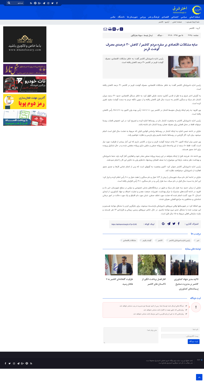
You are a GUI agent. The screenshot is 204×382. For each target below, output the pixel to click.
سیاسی (184, 17)
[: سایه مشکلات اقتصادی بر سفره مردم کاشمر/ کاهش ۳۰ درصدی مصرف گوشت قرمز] (105, 29)
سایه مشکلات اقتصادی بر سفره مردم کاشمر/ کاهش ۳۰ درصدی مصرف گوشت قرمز (151, 47)
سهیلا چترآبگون (136, 35)
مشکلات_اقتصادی (129, 240)
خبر (198, 240)
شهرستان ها (132, 17)
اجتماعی (174, 17)
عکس (112, 17)
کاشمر (161, 22)
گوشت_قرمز (147, 240)
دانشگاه (121, 17)
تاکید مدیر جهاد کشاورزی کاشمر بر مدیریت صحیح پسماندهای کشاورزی (186, 284)
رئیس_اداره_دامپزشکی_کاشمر (179, 240)
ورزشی (143, 17)
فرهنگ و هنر (153, 17)
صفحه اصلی (194, 17)
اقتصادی (165, 17)
